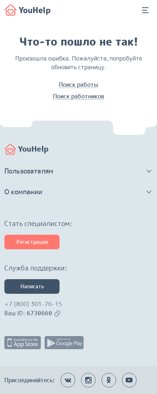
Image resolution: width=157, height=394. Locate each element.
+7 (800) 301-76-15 (33, 304)
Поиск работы (78, 85)
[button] (78, 171)
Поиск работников (78, 96)
